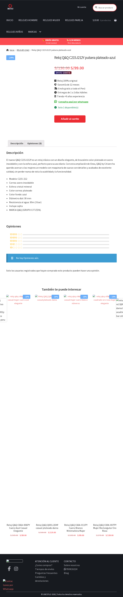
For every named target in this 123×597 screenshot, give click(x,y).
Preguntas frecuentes (46, 572)
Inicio (12, 50)
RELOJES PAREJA (74, 20)
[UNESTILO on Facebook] (9, 568)
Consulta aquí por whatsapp (73, 101)
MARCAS (32, 31)
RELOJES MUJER (51, 20)
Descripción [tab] (16, 143)
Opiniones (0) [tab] (34, 143)
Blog (66, 572)
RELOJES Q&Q (23, 50)
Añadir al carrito (70, 119)
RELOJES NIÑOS (14, 31)
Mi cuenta (82, 7)
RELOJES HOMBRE (28, 20)
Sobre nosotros (72, 565)
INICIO (9, 20)
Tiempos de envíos (44, 569)
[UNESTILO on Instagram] (16, 568)
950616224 (71, 569)
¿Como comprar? (43, 565)
